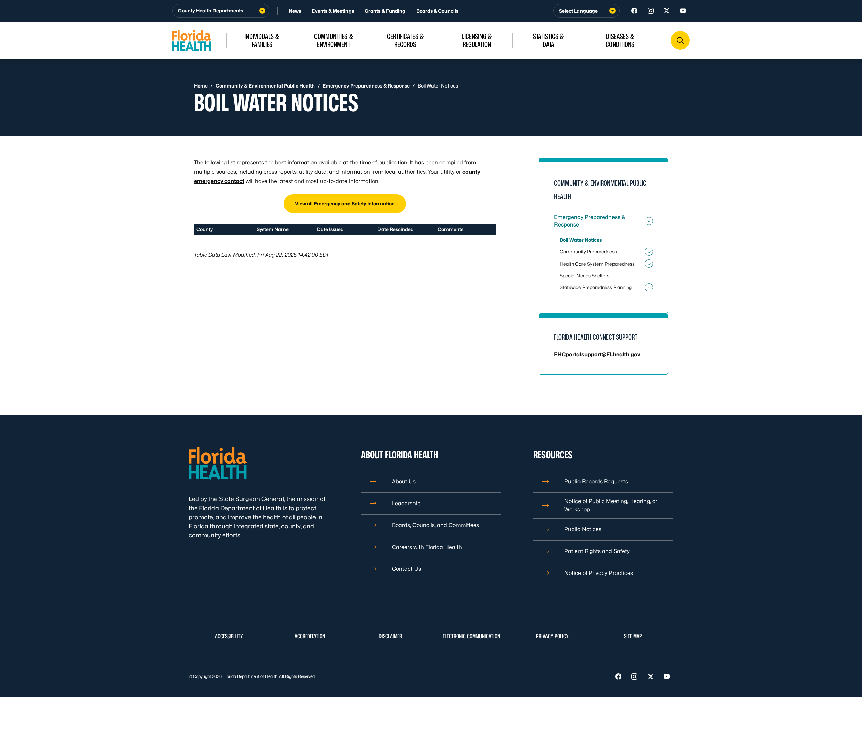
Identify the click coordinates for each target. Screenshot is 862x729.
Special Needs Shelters (584, 275)
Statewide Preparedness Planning (596, 287)
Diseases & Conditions (620, 40)
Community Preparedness (588, 251)
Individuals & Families (261, 40)
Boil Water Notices (581, 240)
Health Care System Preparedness (597, 264)
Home (201, 86)
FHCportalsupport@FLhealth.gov (597, 354)
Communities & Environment (333, 40)
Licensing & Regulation (477, 40)
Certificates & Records (405, 40)
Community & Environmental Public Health (265, 86)
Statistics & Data (548, 40)
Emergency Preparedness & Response (366, 86)
